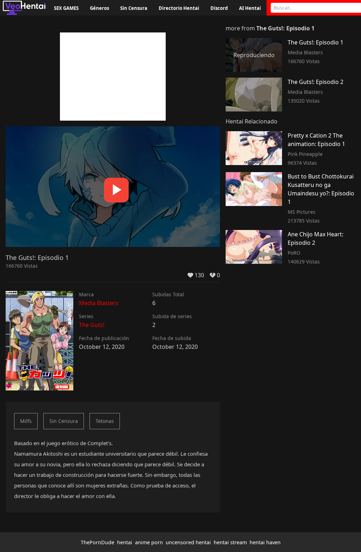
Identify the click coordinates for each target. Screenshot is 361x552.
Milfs (26, 421)
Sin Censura (133, 8)
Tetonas (105, 421)
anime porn (149, 542)
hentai (124, 542)
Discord (219, 8)
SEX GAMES (66, 8)
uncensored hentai (188, 542)
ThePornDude (97, 542)
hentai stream (230, 542)
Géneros (99, 8)
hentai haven (265, 542)
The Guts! (91, 325)
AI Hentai (250, 8)
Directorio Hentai (179, 8)
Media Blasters (98, 303)
